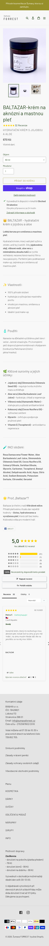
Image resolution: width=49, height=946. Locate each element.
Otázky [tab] (24, 594)
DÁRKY (9, 798)
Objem (6, 154)
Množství (7, 166)
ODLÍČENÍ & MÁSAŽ (15, 814)
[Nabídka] (44, 17)
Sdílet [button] (11, 673)
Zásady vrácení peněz (16, 755)
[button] (29, 677)
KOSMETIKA (11, 791)
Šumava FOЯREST (21, 936)
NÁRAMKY (10, 822)
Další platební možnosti (25, 195)
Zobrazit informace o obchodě (21, 212)
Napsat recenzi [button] (25, 579)
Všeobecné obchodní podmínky (22, 770)
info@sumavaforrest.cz (23, 720)
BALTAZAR (10, 652)
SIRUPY (9, 830)
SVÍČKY (9, 806)
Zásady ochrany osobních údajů (22, 763)
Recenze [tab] (7, 594)
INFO (8, 838)
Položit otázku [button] (26, 585)
